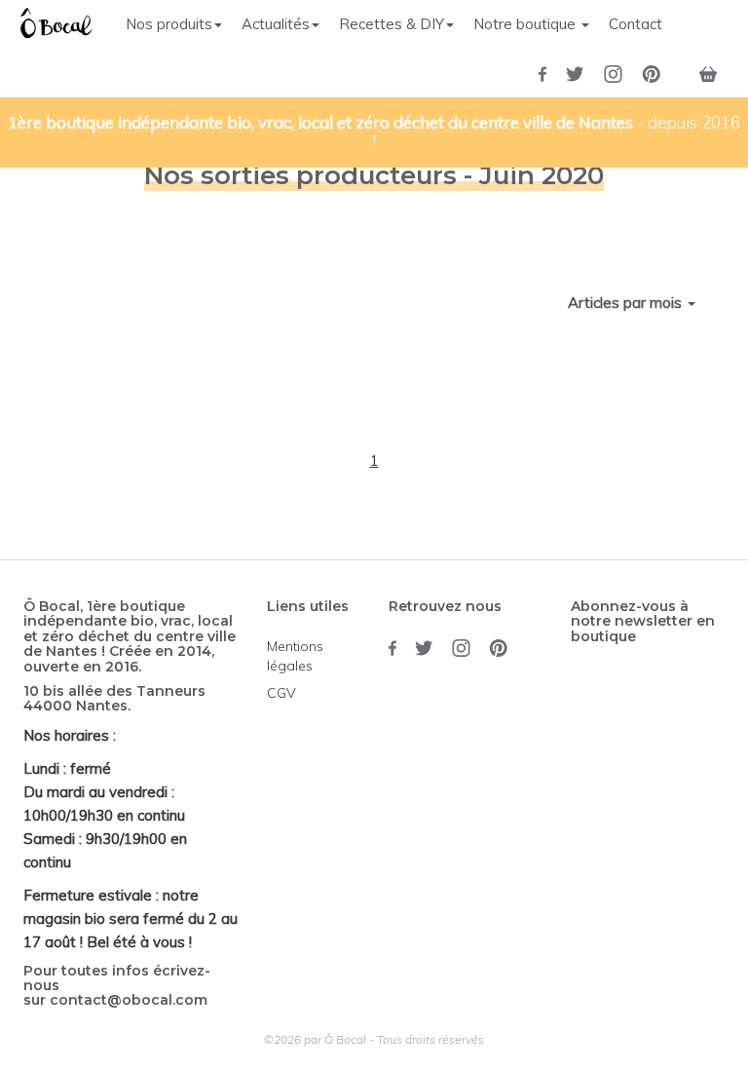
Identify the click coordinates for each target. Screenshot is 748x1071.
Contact (635, 24)
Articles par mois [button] (627, 302)
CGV (281, 693)
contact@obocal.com (128, 1000)
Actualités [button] (276, 24)
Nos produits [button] (169, 24)
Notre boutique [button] (526, 24)
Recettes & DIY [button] (391, 24)
